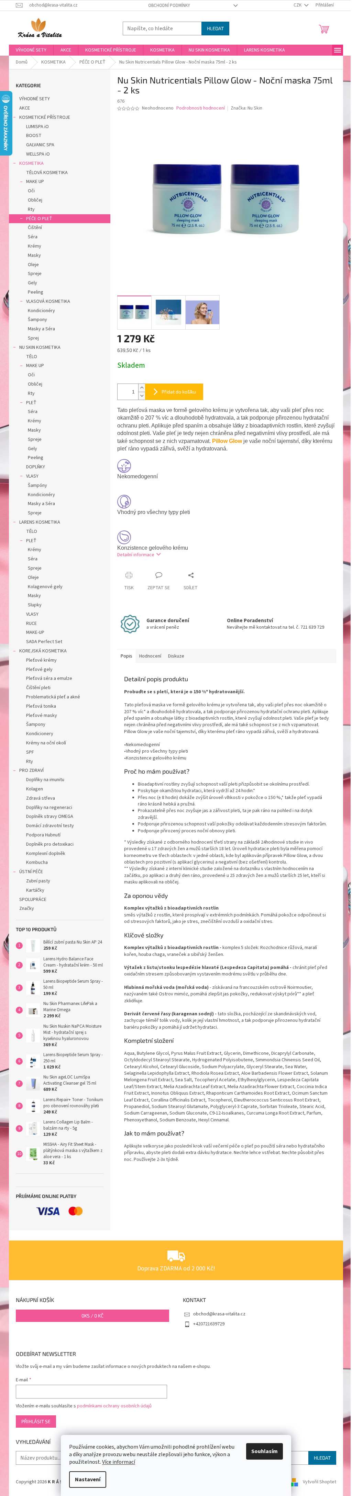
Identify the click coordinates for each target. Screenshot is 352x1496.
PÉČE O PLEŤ (39, 218)
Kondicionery (39, 733)
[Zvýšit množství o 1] (141, 388)
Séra (32, 236)
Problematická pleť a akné (53, 697)
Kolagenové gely (45, 586)
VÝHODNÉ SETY (34, 98)
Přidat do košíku (179, 392)
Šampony (37, 319)
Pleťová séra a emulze (49, 678)
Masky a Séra (41, 329)
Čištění (35, 227)
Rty (31, 209)
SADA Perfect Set (44, 641)
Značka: (246, 108)
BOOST (34, 135)
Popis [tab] (126, 656)
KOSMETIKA (31, 163)
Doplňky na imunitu (45, 779)
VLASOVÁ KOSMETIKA (48, 301)
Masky (34, 255)
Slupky (35, 605)
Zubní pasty (38, 881)
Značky (26, 908)
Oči (31, 190)
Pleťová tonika (41, 706)
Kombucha (37, 862)
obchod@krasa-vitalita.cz (219, 1314)
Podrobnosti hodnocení (200, 108)
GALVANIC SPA (40, 144)
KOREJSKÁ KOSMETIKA (43, 651)
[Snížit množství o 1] (141, 396)
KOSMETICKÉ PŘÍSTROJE (44, 117)
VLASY (32, 476)
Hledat (215, 28)
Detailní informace (135, 554)
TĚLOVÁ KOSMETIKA (47, 172)
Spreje (35, 273)
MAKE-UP (35, 632)
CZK (298, 5)
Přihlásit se (36, 1421)
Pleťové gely (39, 669)
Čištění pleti (38, 687)
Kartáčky (35, 890)
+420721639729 (208, 1324)
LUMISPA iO (37, 126)
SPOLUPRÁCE (32, 899)
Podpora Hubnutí (43, 835)
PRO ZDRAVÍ (31, 770)
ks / (92, 1315)
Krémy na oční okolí (46, 743)
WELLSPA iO (38, 154)
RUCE (31, 623)
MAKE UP (35, 181)
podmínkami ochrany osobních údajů (114, 1406)
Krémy (34, 246)
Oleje (33, 264)
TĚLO (31, 356)
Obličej (35, 200)
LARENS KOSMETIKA (39, 522)
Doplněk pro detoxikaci (50, 844)
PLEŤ (31, 402)
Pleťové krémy (41, 660)
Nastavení (87, 1479)
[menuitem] (31, 50)
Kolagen (34, 789)
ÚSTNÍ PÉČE (31, 871)
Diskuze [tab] (176, 656)
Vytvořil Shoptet (319, 1481)
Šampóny (37, 485)
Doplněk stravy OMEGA (49, 816)
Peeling (35, 292)
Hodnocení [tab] (150, 656)
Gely (32, 282)
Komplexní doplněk (45, 853)
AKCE (24, 108)
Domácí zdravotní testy (50, 825)
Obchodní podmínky (169, 5)
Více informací (118, 1462)
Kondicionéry (41, 310)
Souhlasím (264, 1451)
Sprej (33, 338)
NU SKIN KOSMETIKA (39, 347)
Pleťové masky (41, 715)
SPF (30, 752)
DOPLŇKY (35, 467)
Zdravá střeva (40, 798)
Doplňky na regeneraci (49, 807)
